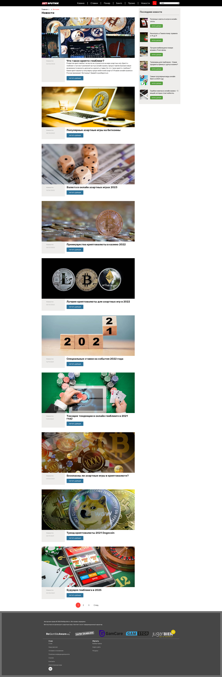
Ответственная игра (55, 665)
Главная (45, 9)
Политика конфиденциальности (59, 654)
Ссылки (51, 658)
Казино (81, 3)
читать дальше (156, 26)
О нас (50, 643)
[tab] (48, 13)
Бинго (119, 3)
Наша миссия (53, 647)
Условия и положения (56, 651)
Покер (107, 3)
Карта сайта (96, 647)
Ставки (94, 3)
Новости (145, 3)
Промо (131, 3)
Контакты (52, 661)
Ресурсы (95, 651)
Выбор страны (97, 643)
